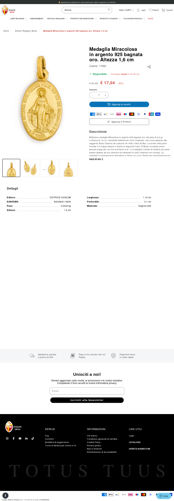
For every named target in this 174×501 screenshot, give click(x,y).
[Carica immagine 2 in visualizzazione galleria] (30, 168)
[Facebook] (14, 438)
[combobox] (87, 10)
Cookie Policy (94, 442)
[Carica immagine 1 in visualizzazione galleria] (11, 168)
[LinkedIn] (26, 438)
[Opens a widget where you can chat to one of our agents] (163, 496)
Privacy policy (94, 445)
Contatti (49, 439)
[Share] (149, 67)
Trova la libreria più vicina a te (60, 445)
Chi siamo (92, 435)
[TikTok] (33, 438)
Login (131, 435)
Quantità (93, 89)
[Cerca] (109, 10)
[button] (18, 18)
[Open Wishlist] (150, 10)
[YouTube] (20, 438)
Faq (47, 435)
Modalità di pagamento (57, 442)
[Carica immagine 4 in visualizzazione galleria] (69, 168)
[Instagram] (7, 438)
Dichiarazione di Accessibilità (102, 452)
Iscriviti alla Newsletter (87, 400)
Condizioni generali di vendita (102, 439)
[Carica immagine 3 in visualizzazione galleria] (49, 168)
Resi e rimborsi (94, 448)
